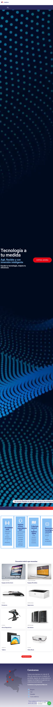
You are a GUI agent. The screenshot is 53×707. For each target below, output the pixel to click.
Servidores (30, 625)
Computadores (6, 580)
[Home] (5, 2)
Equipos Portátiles (32, 583)
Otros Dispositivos (6, 627)
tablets (4, 647)
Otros (3, 602)
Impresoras (30, 605)
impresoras (31, 602)
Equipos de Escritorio (7, 583)
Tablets (4, 650)
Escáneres (4, 605)
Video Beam (31, 650)
